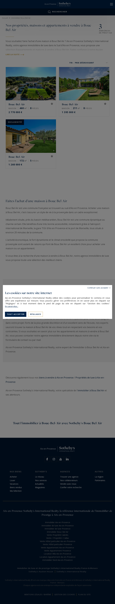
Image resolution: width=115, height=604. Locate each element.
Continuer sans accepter (97, 287)
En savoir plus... (11, 306)
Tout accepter (16, 314)
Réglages (35, 314)
